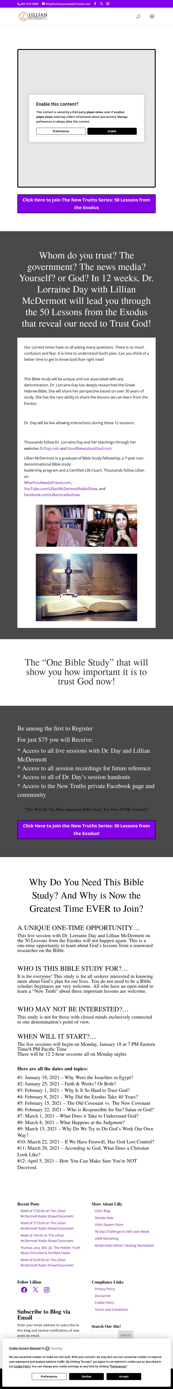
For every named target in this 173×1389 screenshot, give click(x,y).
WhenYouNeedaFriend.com (47, 482)
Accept (124, 1376)
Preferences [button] (118, 1366)
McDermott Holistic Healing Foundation (124, 1245)
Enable (112, 131)
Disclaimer (103, 1296)
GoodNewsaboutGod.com (89, 448)
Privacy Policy (105, 1289)
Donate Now (104, 1218)
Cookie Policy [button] (22, 1366)
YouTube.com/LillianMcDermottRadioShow (60, 488)
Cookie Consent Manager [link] (25, 1348)
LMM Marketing (106, 1238)
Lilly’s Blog (102, 1211)
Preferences (49, 1376)
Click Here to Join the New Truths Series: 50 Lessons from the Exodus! (86, 829)
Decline (86, 1376)
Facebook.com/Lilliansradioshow (52, 494)
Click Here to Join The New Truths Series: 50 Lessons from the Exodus (86, 204)
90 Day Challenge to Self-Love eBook (122, 1231)
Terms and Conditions (111, 1309)
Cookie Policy (104, 1302)
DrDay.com (49, 448)
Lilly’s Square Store (109, 1224)
